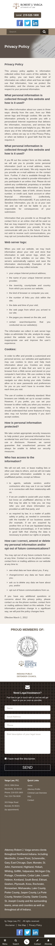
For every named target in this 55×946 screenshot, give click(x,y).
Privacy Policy (35, 925)
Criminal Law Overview (37, 793)
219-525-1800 (31, 15)
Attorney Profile (34, 789)
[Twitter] (27, 22)
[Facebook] (19, 22)
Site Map (22, 925)
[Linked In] (35, 22)
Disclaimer (10, 925)
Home (30, 786)
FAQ (29, 796)
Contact (31, 800)
